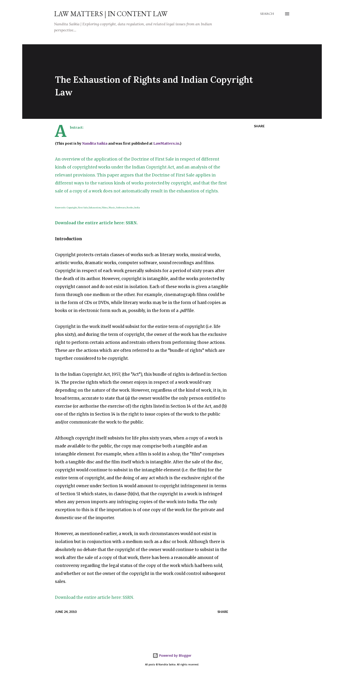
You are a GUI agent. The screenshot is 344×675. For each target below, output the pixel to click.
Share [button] (259, 126)
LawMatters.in (166, 143)
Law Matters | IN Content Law (111, 13)
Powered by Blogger (174, 655)
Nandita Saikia (94, 143)
